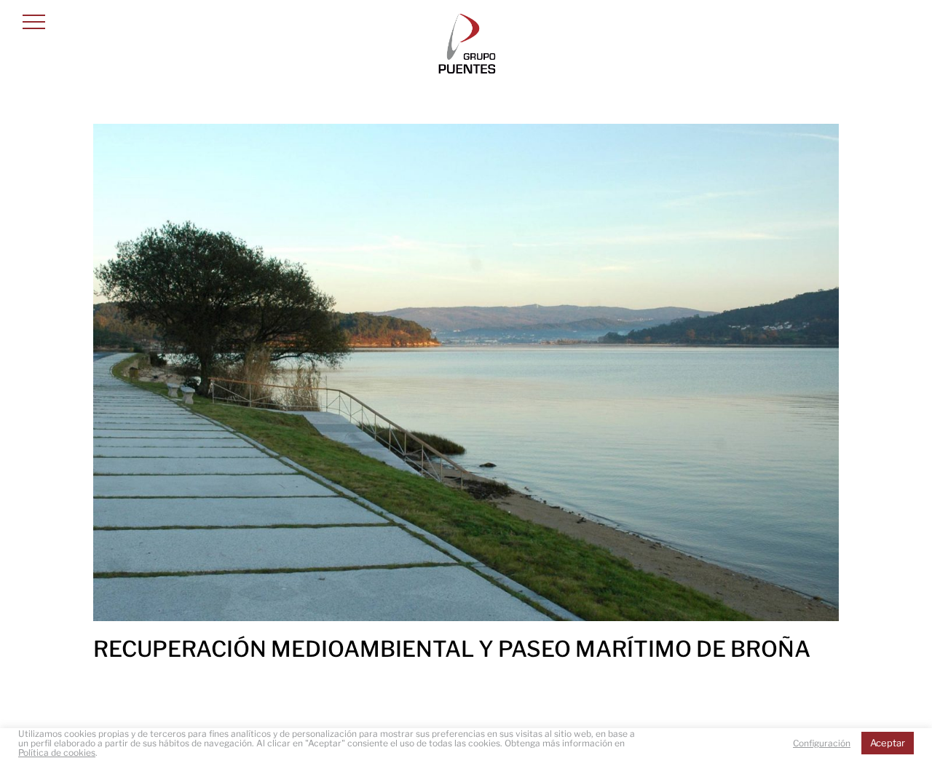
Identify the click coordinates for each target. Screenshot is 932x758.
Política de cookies (56, 752)
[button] (34, 21)
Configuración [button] (821, 743)
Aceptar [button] (887, 743)
